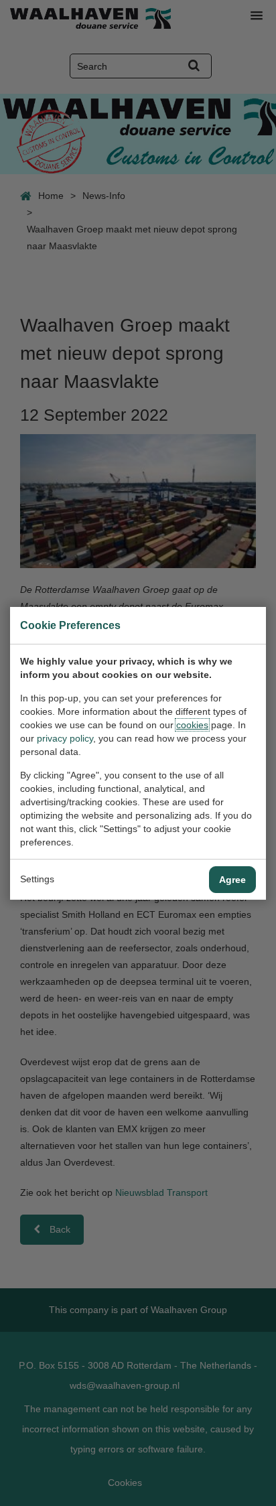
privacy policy (65, 738)
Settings (37, 879)
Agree (232, 879)
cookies (192, 725)
